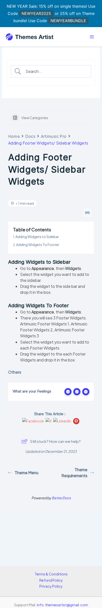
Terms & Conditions (51, 574)
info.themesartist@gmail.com (62, 605)
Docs (30, 136)
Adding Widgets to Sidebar (37, 236)
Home (14, 136)
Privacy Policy (51, 586)
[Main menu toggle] (92, 37)
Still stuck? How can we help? (55, 441)
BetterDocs (61, 498)
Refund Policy (51, 580)
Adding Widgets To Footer (37, 244)
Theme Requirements (74, 472)
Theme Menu (26, 472)
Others (14, 372)
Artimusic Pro (53, 136)
